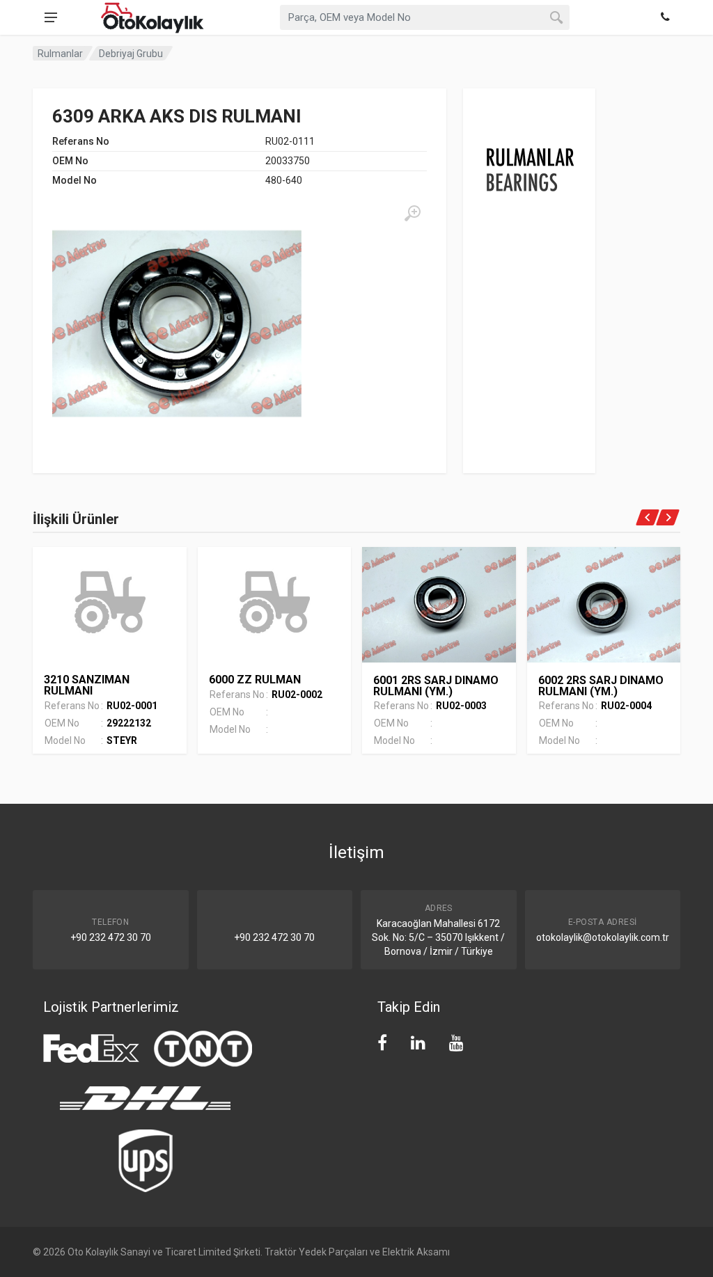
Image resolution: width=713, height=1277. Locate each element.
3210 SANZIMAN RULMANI (87, 685)
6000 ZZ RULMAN (255, 679)
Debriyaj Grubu (131, 53)
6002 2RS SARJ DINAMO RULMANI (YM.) (601, 686)
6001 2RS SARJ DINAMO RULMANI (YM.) (436, 686)
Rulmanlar (60, 53)
